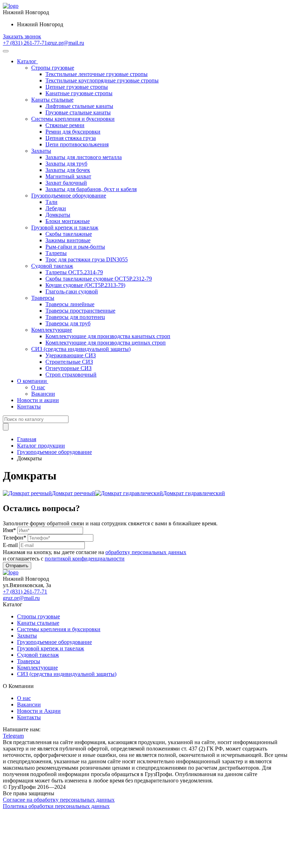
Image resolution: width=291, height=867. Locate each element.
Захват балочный (66, 183)
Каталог (27, 61)
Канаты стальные (52, 100)
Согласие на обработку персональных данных (59, 800)
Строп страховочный (71, 375)
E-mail (10, 545)
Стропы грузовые (52, 68)
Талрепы (56, 253)
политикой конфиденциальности (85, 559)
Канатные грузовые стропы (78, 93)
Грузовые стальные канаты (78, 112)
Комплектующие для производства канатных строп (107, 336)
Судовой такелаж (52, 266)
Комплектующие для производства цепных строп (105, 343)
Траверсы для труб (67, 323)
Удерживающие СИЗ (70, 355)
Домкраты (57, 215)
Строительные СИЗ (69, 362)
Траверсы (42, 298)
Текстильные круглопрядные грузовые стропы (102, 80)
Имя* (9, 530)
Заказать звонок (22, 36)
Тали (51, 202)
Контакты (29, 406)
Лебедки (55, 208)
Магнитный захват (68, 176)
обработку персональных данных (145, 552)
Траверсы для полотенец (75, 317)
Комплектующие (51, 330)
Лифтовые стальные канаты (79, 106)
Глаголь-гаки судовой (71, 291)
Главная (26, 439)
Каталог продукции (41, 446)
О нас (38, 387)
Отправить (17, 565)
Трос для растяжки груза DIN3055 (86, 259)
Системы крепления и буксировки (73, 119)
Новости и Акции (39, 711)
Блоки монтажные (67, 221)
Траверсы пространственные (80, 311)
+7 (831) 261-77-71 (25, 43)
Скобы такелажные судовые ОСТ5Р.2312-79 (98, 279)
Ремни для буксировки (72, 132)
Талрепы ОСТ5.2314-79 (74, 272)
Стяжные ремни (64, 125)
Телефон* (14, 538)
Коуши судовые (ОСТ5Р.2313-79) (85, 285)
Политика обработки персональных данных (56, 806)
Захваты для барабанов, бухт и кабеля (91, 189)
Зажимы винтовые (67, 240)
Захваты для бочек (67, 170)
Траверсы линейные (69, 304)
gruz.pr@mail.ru (65, 43)
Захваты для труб (66, 164)
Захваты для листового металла (83, 157)
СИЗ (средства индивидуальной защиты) (81, 349)
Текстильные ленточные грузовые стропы (96, 74)
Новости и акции (38, 400)
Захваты (41, 151)
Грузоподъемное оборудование (68, 196)
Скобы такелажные (68, 234)
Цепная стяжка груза (70, 138)
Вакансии (43, 394)
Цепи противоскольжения (77, 144)
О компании (32, 381)
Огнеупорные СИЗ (68, 368)
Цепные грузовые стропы (76, 87)
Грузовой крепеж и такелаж (64, 227)
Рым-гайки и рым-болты (75, 247)
